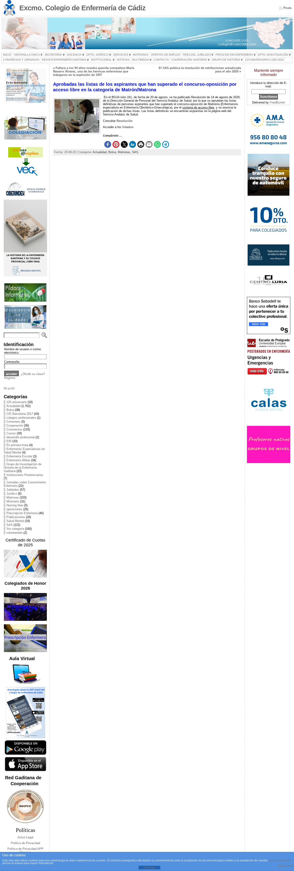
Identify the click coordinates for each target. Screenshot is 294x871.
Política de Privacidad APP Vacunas (25, 850)
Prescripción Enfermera (22, 513)
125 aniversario (16, 402)
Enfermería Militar (18, 460)
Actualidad (13, 406)
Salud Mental (15, 521)
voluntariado (14, 532)
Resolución (124, 121)
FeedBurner (277, 102)
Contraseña (11, 362)
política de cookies (279, 860)
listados (127, 127)
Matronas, (125, 152)
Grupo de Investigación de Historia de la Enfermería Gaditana (22, 467)
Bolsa (10, 410)
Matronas (12, 497)
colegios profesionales (21, 417)
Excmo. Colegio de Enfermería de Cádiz (82, 8)
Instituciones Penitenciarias (24, 475)
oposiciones (14, 509)
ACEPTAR (149, 867)
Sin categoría (15, 528)
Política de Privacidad (25, 843)
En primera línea (17, 445)
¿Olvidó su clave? (33, 374)
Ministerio (12, 501)
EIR (8, 441)
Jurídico (11, 493)
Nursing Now (14, 505)
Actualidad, (100, 152)
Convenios (13, 421)
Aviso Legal (25, 837)
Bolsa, (113, 152)
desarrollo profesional (20, 437)
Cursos (11, 433)
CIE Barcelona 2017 (19, 413)
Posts (287, 8)
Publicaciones (15, 517)
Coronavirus (14, 429)
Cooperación (14, 425)
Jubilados (12, 489)
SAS (9, 525)
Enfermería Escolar (19, 456)
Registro (9, 378)
